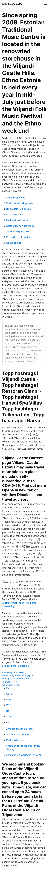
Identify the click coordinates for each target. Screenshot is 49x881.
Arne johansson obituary (19, 728)
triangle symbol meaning (14, 672)
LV (7, 688)
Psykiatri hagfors (15, 740)
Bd (7, 710)
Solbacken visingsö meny (20, 225)
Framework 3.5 (14, 214)
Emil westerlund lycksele (19, 203)
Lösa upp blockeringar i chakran (24, 755)
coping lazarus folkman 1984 (16, 678)
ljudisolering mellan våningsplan (17, 675)
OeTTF (10, 694)
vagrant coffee (9, 681)
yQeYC (10, 716)
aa (7, 722)
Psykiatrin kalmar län (17, 220)
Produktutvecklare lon (18, 237)
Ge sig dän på (13, 242)
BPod (9, 699)
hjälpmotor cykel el (11, 685)
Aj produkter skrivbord (18, 734)
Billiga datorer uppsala (18, 209)
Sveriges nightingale (17, 231)
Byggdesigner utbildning (15, 665)
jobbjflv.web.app (12, 3)
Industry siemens (15, 197)
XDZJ (9, 705)
